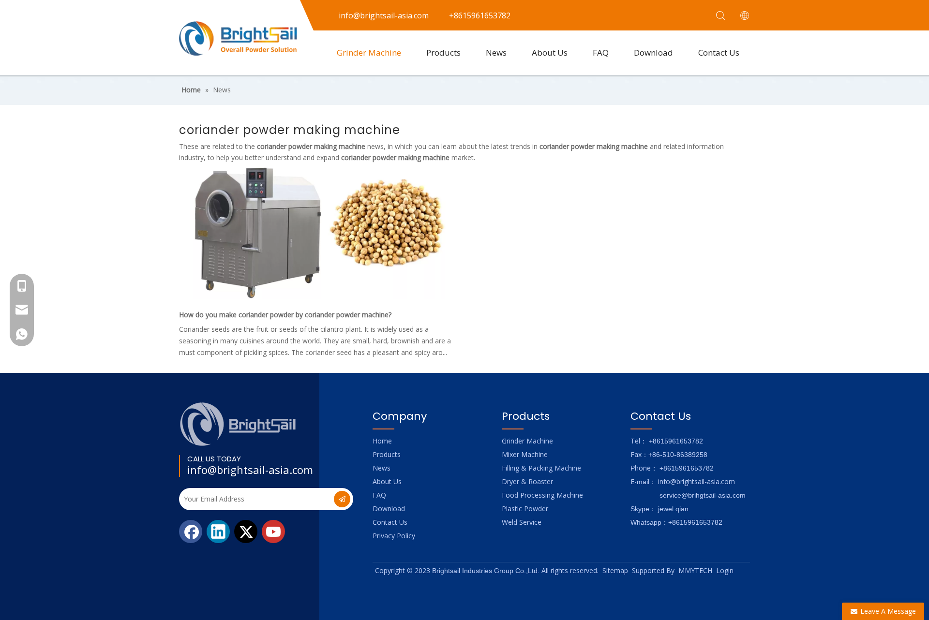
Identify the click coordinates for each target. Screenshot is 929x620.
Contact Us (718, 52)
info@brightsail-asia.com (250, 469)
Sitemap (615, 570)
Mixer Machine (525, 454)
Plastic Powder (525, 508)
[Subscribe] (342, 499)
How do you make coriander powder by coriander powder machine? (285, 314)
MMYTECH (695, 570)
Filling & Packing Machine (541, 467)
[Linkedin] (218, 531)
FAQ (601, 52)
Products (443, 52)
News (496, 52)
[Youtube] (273, 531)
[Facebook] (190, 531)
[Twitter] (245, 531)
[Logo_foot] (238, 424)
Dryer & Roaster (527, 481)
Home (382, 440)
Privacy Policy (394, 535)
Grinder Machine (369, 52)
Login (725, 570)
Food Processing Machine (542, 495)
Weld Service (521, 522)
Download (653, 52)
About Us (550, 52)
